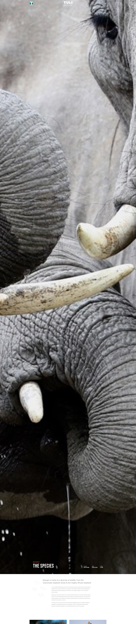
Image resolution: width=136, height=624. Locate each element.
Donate (31, 3)
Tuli (68, 3)
